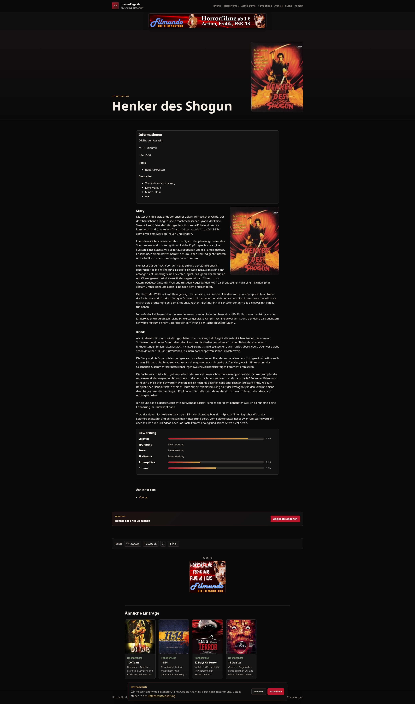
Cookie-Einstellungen (290, 697)
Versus (143, 497)
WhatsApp (132, 543)
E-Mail (173, 543)
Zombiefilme (248, 5)
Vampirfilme (265, 5)
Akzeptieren (276, 691)
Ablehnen (258, 691)
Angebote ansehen (285, 519)
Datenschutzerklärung (161, 696)
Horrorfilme (230, 5)
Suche (288, 5)
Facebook (151, 543)
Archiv (277, 5)
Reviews (217, 5)
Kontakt (299, 5)
